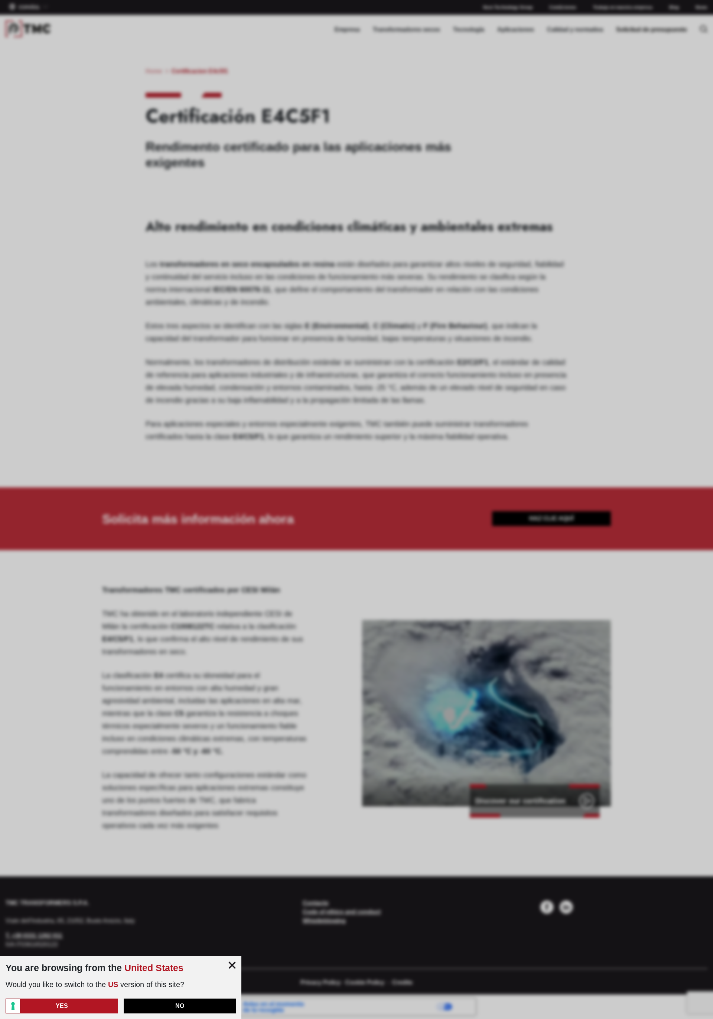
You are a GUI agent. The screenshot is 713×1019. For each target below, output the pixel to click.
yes (62, 1006)
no (179, 1006)
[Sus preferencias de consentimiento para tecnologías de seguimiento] (13, 1006)
